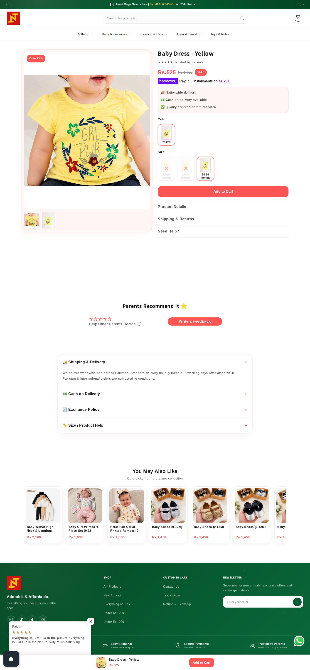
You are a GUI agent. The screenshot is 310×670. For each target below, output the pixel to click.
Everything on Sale (117, 604)
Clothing (82, 34)
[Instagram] (11, 620)
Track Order (171, 595)
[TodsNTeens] (13, 18)
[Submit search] (242, 18)
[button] (90, 621)
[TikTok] (32, 620)
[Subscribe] (297, 602)
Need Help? (168, 231)
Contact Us (171, 586)
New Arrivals (112, 595)
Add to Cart (223, 191)
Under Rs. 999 (113, 621)
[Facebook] (21, 620)
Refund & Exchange (177, 604)
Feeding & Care (152, 34)
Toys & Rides (220, 34)
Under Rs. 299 (113, 613)
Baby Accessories (114, 34)
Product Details (172, 207)
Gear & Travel (187, 34)
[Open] (11, 659)
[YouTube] (43, 620)
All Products (112, 586)
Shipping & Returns (176, 219)
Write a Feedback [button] (195, 321)
